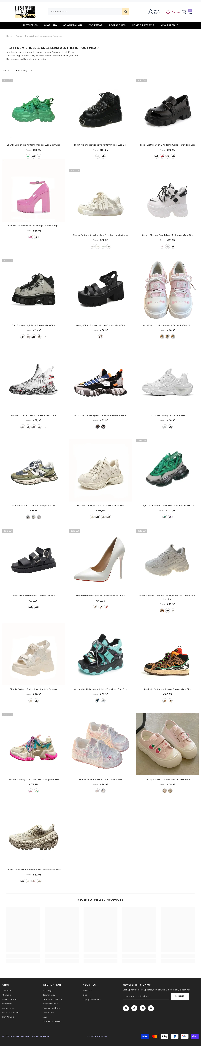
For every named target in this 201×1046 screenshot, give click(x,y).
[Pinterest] (134, 1008)
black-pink (33, 336)
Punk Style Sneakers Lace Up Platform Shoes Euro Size (100, 145)
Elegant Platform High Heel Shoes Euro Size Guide (100, 595)
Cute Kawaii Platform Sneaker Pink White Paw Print (167, 325)
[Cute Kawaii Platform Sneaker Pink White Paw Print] (167, 290)
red (162, 156)
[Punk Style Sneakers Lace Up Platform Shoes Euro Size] (100, 110)
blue (173, 336)
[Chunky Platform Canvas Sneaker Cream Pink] (167, 744)
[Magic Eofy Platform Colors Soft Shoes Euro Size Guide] (167, 470)
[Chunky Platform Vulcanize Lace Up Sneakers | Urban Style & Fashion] (167, 560)
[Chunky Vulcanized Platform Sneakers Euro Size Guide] (33, 110)
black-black (173, 156)
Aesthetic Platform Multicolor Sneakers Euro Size (167, 689)
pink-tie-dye (97, 790)
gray (22, 336)
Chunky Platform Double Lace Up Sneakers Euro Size (167, 235)
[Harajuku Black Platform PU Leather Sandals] (33, 560)
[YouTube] (151, 1008)
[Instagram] (126, 1008)
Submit (180, 996)
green (28, 156)
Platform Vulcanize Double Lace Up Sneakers (33, 505)
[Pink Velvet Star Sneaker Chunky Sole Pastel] (100, 744)
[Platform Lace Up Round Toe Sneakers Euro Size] (100, 470)
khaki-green (33, 517)
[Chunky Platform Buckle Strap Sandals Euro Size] (33, 654)
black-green (170, 700)
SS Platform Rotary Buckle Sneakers (167, 415)
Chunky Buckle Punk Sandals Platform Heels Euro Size (100, 689)
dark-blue (39, 336)
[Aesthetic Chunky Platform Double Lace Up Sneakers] (33, 744)
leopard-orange (164, 700)
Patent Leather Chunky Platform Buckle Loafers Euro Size (167, 145)
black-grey (28, 517)
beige (97, 246)
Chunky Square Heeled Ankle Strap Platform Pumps (33, 225)
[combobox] (85, 11)
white (39, 156)
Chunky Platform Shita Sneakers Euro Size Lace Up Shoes (100, 235)
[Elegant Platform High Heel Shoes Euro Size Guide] (100, 560)
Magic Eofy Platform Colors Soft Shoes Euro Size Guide (167, 505)
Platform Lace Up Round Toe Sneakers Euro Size (100, 505)
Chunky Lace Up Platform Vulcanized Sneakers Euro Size (33, 869)
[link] (23, 956)
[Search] (88, 11)
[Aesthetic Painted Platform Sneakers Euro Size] (33, 380)
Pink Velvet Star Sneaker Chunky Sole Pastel (100, 779)
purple (170, 517)
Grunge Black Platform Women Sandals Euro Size (100, 325)
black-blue (33, 426)
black (33, 156)
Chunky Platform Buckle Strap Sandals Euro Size (33, 689)
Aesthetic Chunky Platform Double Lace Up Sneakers (33, 779)
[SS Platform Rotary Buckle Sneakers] (167, 380)
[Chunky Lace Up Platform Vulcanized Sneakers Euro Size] (33, 834)
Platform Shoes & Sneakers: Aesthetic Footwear (39, 36)
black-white (108, 246)
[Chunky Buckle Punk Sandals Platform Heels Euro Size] (100, 654)
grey (173, 610)
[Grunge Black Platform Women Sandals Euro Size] (100, 290)
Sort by (6, 70)
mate (36, 607)
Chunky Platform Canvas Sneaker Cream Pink (167, 779)
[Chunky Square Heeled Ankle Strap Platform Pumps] (33, 190)
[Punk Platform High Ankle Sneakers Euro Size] (33, 290)
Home (9, 36)
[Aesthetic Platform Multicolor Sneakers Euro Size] (167, 654)
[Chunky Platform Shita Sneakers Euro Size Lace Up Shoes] (100, 200)
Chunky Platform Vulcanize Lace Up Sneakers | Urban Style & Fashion (167, 597)
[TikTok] (143, 1008)
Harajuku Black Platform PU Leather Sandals (33, 595)
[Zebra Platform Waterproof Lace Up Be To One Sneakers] (100, 380)
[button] (24, 70)
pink (30, 237)
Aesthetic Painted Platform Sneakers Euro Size (33, 415)
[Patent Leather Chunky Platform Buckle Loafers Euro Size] (167, 110)
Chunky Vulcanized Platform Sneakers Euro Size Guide (33, 145)
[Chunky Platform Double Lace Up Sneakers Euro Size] (167, 200)
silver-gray (108, 517)
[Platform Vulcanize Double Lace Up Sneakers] (33, 470)
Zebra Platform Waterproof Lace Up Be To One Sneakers (100, 415)
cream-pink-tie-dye (103, 790)
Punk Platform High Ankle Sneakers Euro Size (33, 325)
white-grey (92, 246)
